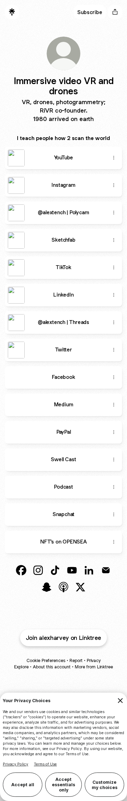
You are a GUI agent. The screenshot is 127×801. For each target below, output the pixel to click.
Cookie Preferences (45, 660)
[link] (21, 570)
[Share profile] (115, 12)
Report (76, 660)
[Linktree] (12, 12)
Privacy (94, 660)
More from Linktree (94, 667)
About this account (52, 667)
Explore (21, 667)
